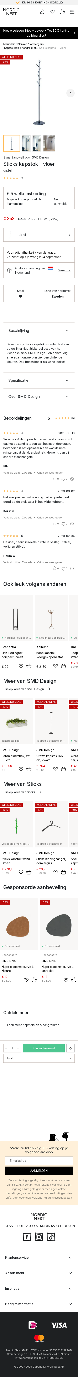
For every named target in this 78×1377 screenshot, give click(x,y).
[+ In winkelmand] (28, 665)
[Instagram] (39, 1236)
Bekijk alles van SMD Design (24, 689)
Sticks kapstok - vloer (52, 47)
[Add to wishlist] (21, 666)
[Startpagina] (11, 11)
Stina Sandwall (13, 157)
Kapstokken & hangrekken (20, 47)
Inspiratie (12, 1288)
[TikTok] (51, 1236)
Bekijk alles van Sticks (20, 792)
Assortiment (14, 1273)
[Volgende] (70, 93)
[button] (13, 178)
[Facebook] (27, 1236)
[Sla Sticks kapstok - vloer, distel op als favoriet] (70, 1048)
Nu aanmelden (61, 201)
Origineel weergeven (50, 472)
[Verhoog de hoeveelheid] (18, 1048)
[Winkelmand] (62, 12)
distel (9, 1058)
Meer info (64, 270)
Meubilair (9, 44)
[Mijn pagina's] (42, 12)
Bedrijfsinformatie (19, 1304)
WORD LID (56, 2)
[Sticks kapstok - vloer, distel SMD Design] (39, 92)
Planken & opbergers (30, 44)
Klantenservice (17, 1257)
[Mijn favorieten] (52, 12)
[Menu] (72, 12)
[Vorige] (7, 93)
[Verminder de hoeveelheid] (6, 1048)
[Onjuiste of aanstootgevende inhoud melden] (72, 479)
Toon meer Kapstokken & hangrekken (33, 1025)
